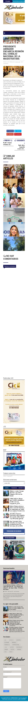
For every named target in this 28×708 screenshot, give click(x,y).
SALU (5, 651)
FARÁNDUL (14, 642)
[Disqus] (15, 318)
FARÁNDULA (7, 644)
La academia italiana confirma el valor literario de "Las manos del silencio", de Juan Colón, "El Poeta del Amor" (13, 587)
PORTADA (19, 649)
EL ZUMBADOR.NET (13, 698)
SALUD (10, 651)
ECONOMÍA (6, 642)
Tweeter (18, 131)
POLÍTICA (12, 649)
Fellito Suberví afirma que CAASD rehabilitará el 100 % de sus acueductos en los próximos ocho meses (17, 502)
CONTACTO (11, 640)
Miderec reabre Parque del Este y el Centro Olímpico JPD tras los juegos (17, 493)
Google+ (11, 134)
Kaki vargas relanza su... (7, 143)
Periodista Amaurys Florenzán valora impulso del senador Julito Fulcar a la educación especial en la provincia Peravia (17, 517)
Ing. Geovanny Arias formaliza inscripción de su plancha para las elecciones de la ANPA (17, 524)
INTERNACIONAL (15, 644)
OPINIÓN (6, 649)
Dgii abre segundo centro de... (21, 147)
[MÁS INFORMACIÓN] (14, 21)
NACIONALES (19, 647)
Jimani (5, 647)
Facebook (10, 131)
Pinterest (18, 134)
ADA (5, 640)
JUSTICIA (12, 647)
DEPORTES (18, 640)
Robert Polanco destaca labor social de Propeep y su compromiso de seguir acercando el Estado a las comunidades (17, 509)
